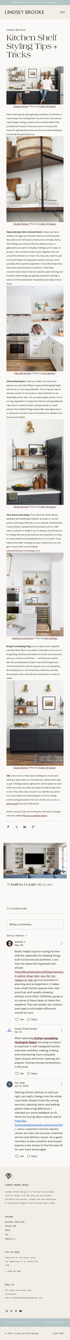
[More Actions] (61, 943)
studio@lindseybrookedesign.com (26, 1298)
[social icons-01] (20, 1311)
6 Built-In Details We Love (30, 884)
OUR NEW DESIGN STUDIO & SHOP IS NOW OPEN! (35, 2)
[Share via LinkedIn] (24, 826)
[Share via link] (33, 826)
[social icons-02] (6, 1311)
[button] (13, 1271)
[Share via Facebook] (8, 826)
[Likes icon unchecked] (17, 1020)
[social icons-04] (16, 1311)
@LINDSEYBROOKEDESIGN (54, 1322)
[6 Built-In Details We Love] (35, 860)
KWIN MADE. (59, 1333)
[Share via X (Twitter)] (16, 826)
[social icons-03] (11, 1311)
